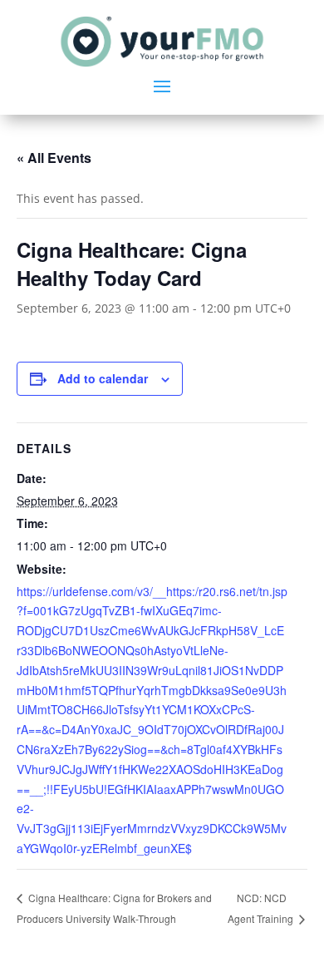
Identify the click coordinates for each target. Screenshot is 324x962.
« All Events (54, 157)
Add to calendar (102, 378)
